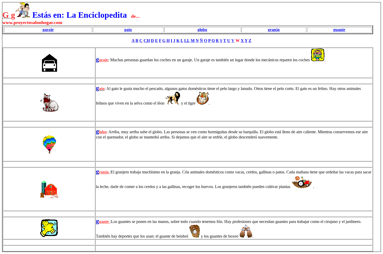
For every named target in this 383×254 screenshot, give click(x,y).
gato (128, 29)
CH (147, 40)
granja (274, 29)
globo (202, 29)
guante (339, 29)
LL (187, 40)
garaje (48, 29)
